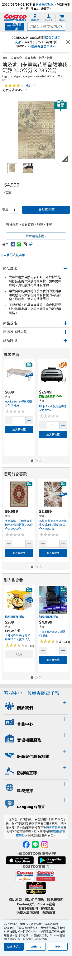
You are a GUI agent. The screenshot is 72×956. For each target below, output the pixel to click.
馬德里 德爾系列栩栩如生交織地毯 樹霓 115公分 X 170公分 (53, 524)
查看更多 (36, 947)
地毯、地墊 (45, 57)
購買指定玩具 (45, 4)
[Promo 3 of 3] (40, 461)
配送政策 (48, 913)
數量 (5, 209)
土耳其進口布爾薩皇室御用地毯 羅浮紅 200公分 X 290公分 (19, 524)
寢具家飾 (30, 57)
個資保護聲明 (28, 908)
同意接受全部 (15, 947)
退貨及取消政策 (28, 913)
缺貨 (19, 654)
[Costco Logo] (15, 17)
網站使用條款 (34, 900)
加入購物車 (46, 210)
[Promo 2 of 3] (36, 461)
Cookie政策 (26, 904)
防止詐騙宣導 (54, 827)
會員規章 (47, 908)
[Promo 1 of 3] (31, 461)
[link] (12, 244)
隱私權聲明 (55, 900)
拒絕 (57, 947)
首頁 (5, 57)
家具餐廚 (16, 57)
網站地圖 (15, 900)
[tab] (36, 705)
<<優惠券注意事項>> (41, 46)
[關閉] (68, 42)
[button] (61, 26)
